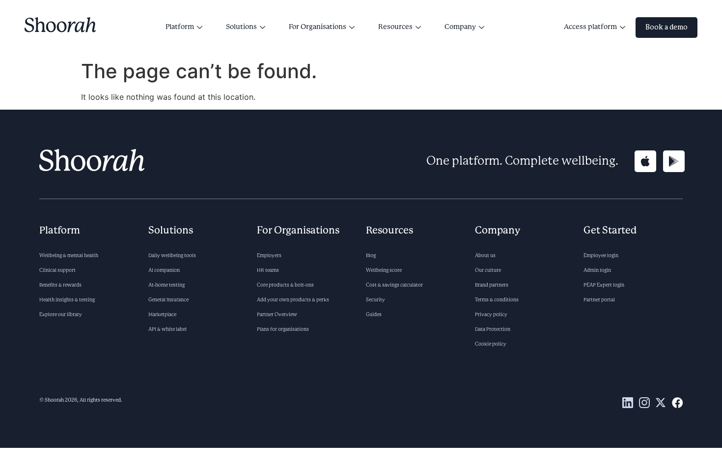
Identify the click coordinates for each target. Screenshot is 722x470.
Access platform (590, 27)
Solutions (241, 27)
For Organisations (317, 27)
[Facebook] (677, 402)
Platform (180, 27)
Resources (395, 27)
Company (460, 27)
